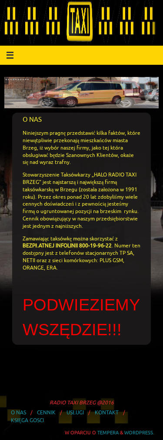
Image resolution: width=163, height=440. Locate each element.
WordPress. (139, 433)
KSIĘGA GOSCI (27, 420)
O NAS (18, 412)
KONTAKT (107, 412)
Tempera (108, 433)
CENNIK (46, 412)
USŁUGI (75, 412)
